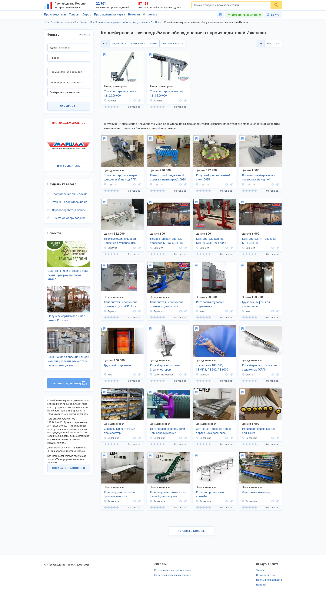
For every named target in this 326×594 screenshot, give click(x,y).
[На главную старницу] (45, 22)
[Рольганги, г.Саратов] (185, 184)
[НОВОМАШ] (272, 374)
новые (153, 43)
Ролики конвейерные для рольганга (258, 431)
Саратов (113, 184)
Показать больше (191, 531)
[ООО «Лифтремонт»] (226, 311)
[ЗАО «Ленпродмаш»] (180, 374)
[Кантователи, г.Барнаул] (185, 247)
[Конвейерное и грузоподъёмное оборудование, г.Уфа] (139, 374)
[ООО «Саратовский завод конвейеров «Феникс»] (134, 184)
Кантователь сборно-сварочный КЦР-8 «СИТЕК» (121, 304)
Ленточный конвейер (256, 492)
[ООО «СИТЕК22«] (180, 247)
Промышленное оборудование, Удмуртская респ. (153, 22)
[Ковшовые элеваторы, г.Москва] (231, 374)
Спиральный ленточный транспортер (119, 431)
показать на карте (172, 43)
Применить (68, 106)
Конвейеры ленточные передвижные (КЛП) (259, 367)
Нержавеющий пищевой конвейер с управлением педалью (120, 241)
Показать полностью (68, 468)
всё (105, 43)
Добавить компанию (246, 14)
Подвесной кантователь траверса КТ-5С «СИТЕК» (166, 241)
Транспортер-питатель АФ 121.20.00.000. (121, 93)
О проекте (150, 14)
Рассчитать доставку (66, 383)
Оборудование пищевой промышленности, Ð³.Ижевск (71, 194)
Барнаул (158, 247)
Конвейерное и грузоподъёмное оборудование (121, 22)
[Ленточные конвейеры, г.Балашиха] (139, 438)
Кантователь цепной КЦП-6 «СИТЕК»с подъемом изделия (212, 241)
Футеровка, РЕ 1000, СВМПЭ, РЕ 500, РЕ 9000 (212, 367)
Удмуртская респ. (76, 22)
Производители (55, 14)
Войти (275, 14)
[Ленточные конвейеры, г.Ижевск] (139, 100)
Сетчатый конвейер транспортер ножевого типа (214, 431)
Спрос (86, 14)
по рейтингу (119, 43)
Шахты (250, 374)
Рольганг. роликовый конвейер (210, 494)
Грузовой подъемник (118, 365)
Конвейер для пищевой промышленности (119, 494)
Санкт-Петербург (163, 374)
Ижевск (84, 22)
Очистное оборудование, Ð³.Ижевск (71, 218)
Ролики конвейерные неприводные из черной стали (258, 178)
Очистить (84, 34)
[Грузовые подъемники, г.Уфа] (231, 311)
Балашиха (113, 438)
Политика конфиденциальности (172, 575)
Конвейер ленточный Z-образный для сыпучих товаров (168, 494)
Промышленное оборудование (92, 22)
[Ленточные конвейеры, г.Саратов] (139, 184)
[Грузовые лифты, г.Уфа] (277, 311)
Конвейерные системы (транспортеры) (165, 367)
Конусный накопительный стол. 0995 (213, 177)
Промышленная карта (109, 14)
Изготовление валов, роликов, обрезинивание (168, 431)
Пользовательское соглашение (172, 570)
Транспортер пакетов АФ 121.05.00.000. (167, 93)
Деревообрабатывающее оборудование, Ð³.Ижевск (71, 210)
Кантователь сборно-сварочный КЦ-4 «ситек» (167, 304)
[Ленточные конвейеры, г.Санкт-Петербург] (185, 374)
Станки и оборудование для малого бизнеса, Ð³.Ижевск (71, 202)
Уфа (202, 311)
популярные (138, 43)
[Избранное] (220, 15)
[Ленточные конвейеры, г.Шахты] (277, 374)
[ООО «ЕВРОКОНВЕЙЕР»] (134, 438)
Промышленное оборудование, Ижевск (157, 22)
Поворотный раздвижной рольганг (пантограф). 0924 (168, 177)
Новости (134, 14)
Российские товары (61, 22)
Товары (74, 14)
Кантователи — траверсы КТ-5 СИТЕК (259, 241)
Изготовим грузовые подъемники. (210, 304)
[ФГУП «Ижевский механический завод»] (134, 100)
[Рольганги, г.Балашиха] (277, 438)
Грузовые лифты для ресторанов (256, 304)
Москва (204, 374)
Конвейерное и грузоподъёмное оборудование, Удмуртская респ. (162, 22)
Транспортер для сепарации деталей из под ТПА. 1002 (120, 178)
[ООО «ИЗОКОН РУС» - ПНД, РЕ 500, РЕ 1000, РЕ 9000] (226, 374)
